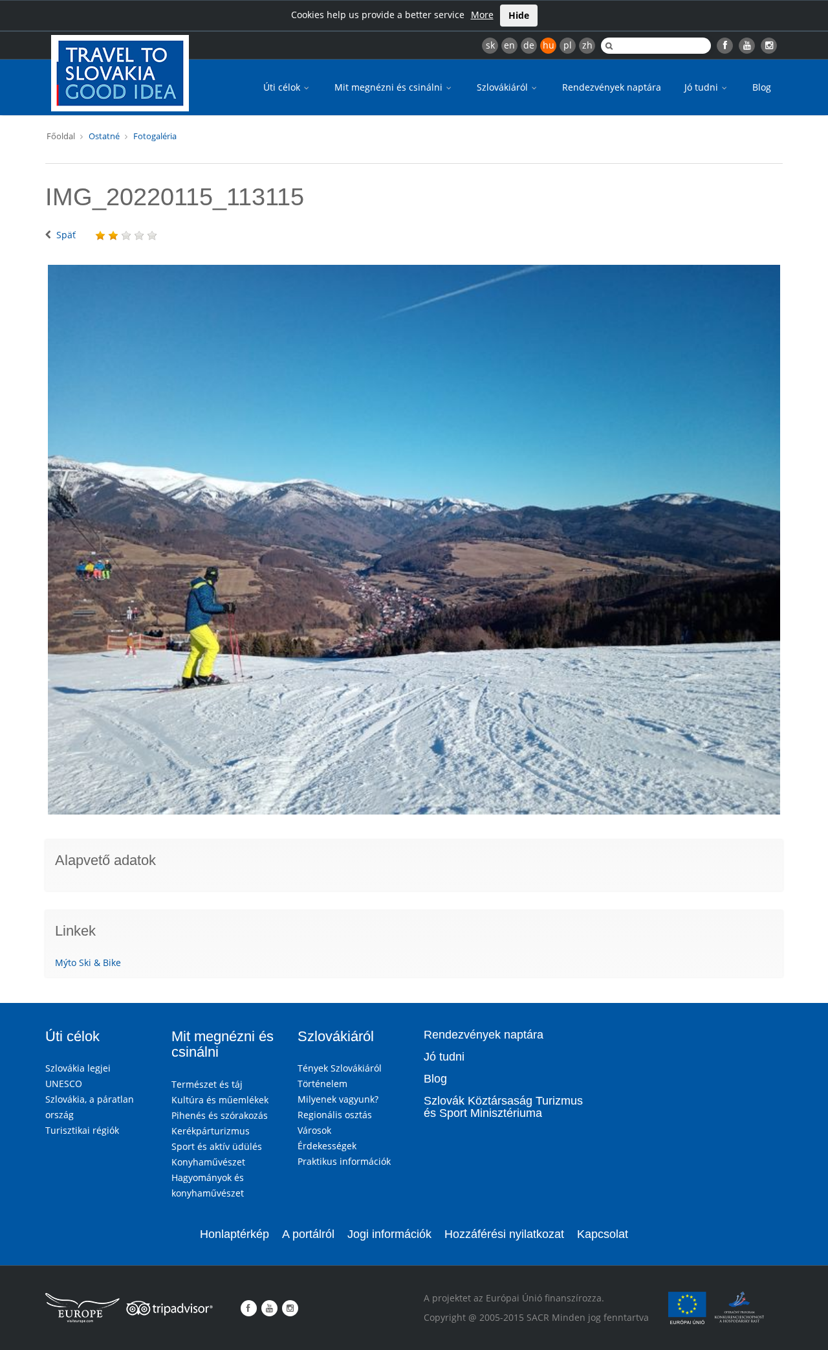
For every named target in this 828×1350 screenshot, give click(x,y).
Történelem (322, 1083)
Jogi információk (389, 1234)
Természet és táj (207, 1084)
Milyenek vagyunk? (338, 1099)
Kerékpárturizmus (210, 1131)
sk (490, 45)
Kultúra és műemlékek (219, 1100)
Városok (314, 1130)
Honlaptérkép (234, 1234)
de (528, 45)
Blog (761, 87)
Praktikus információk (344, 1161)
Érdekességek (327, 1146)
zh (587, 45)
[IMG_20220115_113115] (414, 540)
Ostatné (104, 136)
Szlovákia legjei (78, 1068)
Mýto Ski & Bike (88, 962)
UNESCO (63, 1083)
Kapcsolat (602, 1234)
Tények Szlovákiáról (340, 1068)
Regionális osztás (335, 1114)
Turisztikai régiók (82, 1130)
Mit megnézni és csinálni (389, 87)
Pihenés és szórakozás (219, 1115)
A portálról (308, 1234)
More (482, 14)
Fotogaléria (155, 136)
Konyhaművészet (208, 1162)
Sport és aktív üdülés (216, 1146)
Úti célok (283, 87)
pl (567, 45)
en (509, 45)
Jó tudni (702, 87)
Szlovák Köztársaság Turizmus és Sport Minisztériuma (503, 1107)
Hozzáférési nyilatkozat (504, 1234)
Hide (518, 15)
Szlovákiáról (503, 87)
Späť (66, 235)
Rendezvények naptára (611, 87)
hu (548, 45)
